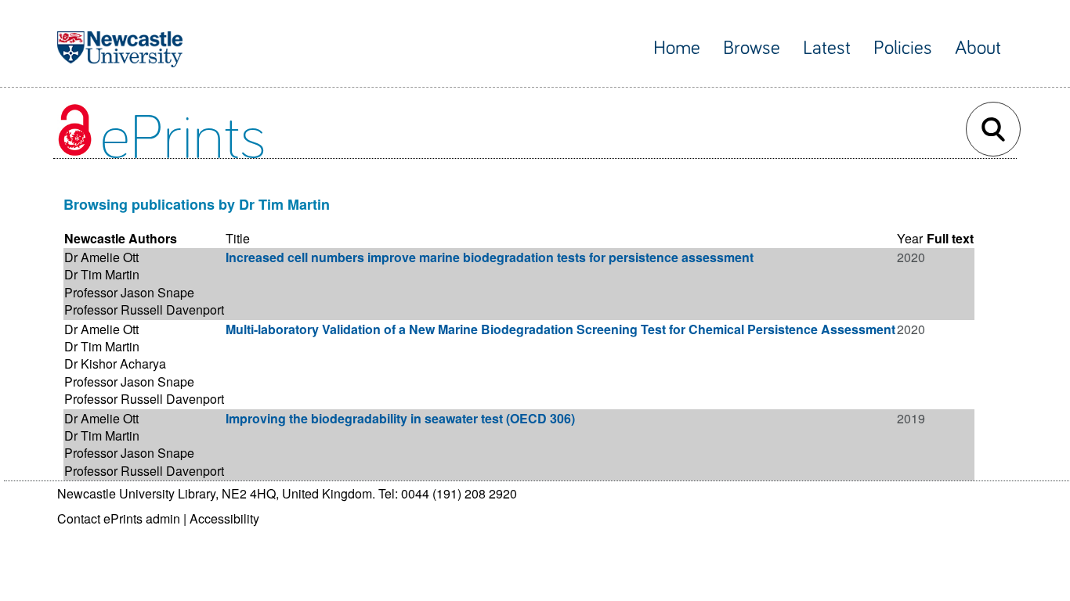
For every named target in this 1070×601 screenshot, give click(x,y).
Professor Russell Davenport (144, 309)
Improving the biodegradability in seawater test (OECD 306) (400, 418)
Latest (827, 48)
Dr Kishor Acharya (115, 363)
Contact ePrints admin (118, 518)
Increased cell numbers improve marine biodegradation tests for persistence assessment (490, 257)
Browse (751, 48)
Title (238, 238)
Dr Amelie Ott (101, 257)
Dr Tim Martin (101, 274)
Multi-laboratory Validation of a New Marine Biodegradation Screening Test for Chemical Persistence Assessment (560, 329)
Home (676, 48)
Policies (902, 48)
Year (910, 238)
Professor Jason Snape (129, 292)
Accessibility (224, 518)
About (978, 48)
